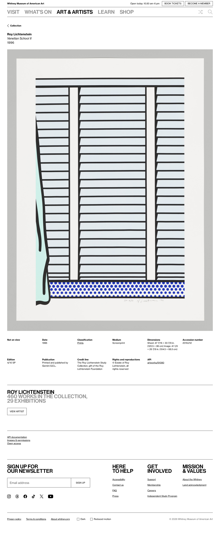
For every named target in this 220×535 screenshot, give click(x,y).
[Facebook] (25, 496)
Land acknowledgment (194, 485)
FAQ (114, 490)
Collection (15, 25)
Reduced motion (102, 519)
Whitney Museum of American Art (25, 3)
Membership (154, 485)
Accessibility (118, 479)
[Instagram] (9, 496)
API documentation (17, 437)
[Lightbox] (110, 190)
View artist (17, 411)
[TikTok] (33, 496)
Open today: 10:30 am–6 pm (145, 3)
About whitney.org (60, 519)
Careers (151, 490)
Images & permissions (18, 440)
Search (209, 12)
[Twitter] (41, 496)
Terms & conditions (36, 519)
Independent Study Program (162, 496)
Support (151, 479)
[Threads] (17, 496)
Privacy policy (14, 519)
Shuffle (200, 12)
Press (115, 496)
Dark (83, 519)
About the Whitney (192, 479)
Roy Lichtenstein (19, 34)
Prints (80, 343)
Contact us (118, 485)
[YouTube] (51, 496)
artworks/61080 (155, 362)
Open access (14, 443)
